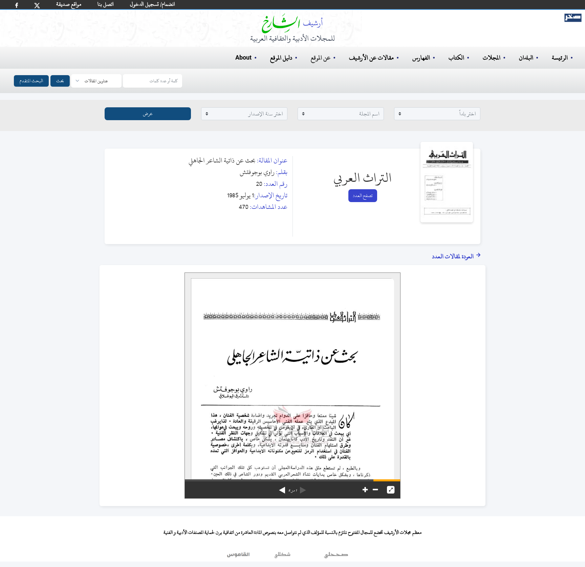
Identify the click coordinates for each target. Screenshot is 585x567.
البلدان (526, 57)
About (243, 58)
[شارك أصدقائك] (17, 5)
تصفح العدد (363, 195)
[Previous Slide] (303, 488)
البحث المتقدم (31, 80)
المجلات (491, 57)
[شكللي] (282, 556)
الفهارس (421, 57)
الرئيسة (560, 57)
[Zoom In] (365, 489)
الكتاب (456, 57)
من (292, 490)
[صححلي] (336, 556)
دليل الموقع (281, 57)
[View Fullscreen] (390, 489)
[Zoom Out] (375, 489)
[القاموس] (239, 556)
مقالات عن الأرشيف (371, 57)
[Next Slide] (282, 488)
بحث (60, 80)
